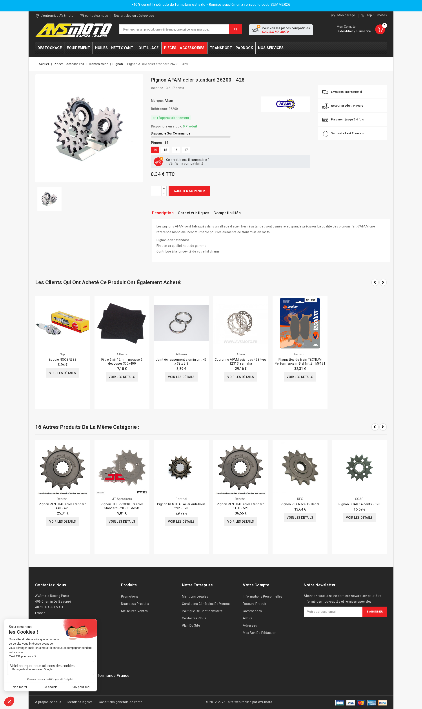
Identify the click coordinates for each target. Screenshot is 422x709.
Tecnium (300, 354)
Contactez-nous (50, 585)
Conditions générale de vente (120, 702)
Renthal (63, 499)
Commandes (252, 611)
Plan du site (191, 625)
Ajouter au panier (189, 191)
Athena (121, 354)
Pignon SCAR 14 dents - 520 (359, 504)
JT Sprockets (122, 499)
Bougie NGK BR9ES (63, 359)
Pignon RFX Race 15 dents (300, 504)
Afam (169, 100)
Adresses (250, 625)
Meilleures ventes (134, 611)
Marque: (157, 100)
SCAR (359, 499)
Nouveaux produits (135, 603)
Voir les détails (62, 373)
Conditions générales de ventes (206, 603)
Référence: (159, 109)
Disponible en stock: (166, 126)
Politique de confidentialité (202, 611)
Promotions (129, 596)
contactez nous (96, 15)
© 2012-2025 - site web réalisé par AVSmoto (239, 702)
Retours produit (254, 603)
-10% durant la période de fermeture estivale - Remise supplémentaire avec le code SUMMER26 (211, 4)
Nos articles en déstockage (134, 15)
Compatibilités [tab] (227, 213)
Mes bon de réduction (259, 632)
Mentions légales (195, 596)
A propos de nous (48, 702)
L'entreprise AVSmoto (57, 15)
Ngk (62, 354)
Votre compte (256, 585)
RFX (300, 499)
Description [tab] (163, 213)
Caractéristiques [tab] (193, 213)
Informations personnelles (262, 596)
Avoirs (247, 618)
